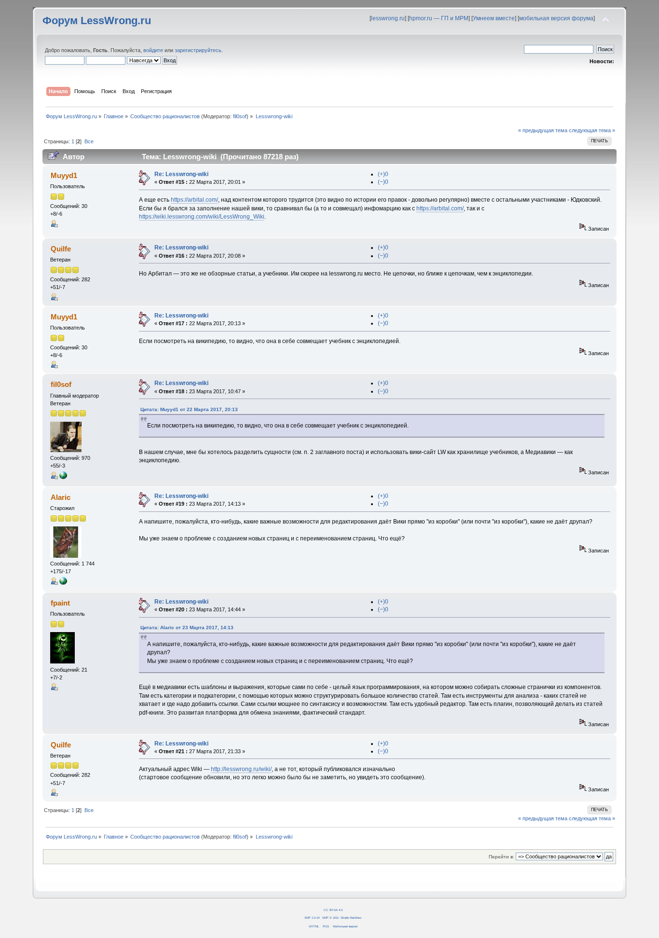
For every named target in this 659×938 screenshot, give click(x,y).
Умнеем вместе (494, 18)
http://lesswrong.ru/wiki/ (241, 769)
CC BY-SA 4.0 (333, 909)
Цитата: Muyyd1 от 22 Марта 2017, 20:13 (189, 409)
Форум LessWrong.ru (96, 20)
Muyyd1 (64, 175)
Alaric (60, 497)
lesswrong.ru (388, 18)
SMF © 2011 (330, 917)
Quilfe (61, 249)
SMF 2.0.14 (311, 917)
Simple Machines (351, 917)
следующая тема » (592, 130)
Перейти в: (501, 856)
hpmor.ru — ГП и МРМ (438, 18)
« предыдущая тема (542, 130)
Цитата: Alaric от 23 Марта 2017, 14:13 (186, 627)
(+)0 (383, 174)
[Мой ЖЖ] (63, 583)
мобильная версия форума (556, 18)
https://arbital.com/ (194, 199)
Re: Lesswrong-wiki (181, 174)
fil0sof (240, 116)
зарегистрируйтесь (198, 50)
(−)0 (383, 182)
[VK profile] (63, 477)
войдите (153, 50)
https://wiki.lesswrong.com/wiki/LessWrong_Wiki (201, 216)
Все (89, 141)
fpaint (60, 603)
